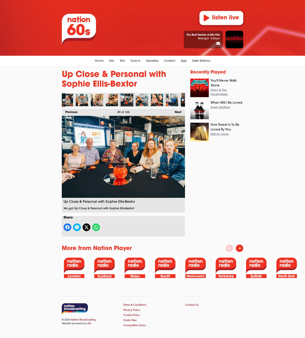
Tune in (135, 61)
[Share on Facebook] (67, 227)
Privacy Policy (131, 310)
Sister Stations (201, 61)
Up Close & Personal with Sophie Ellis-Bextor (67, 100)
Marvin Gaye (220, 134)
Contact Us (191, 305)
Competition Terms (134, 325)
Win (122, 61)
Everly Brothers (220, 107)
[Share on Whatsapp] (96, 227)
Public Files (129, 320)
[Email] (218, 44)
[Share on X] (86, 227)
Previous (69, 112)
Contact (169, 61)
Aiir (89, 323)
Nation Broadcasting (83, 320)
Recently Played (208, 72)
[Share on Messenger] (77, 227)
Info (111, 61)
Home (99, 61)
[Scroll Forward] (239, 248)
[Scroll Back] (229, 248)
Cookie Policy (131, 315)
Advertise (152, 61)
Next (176, 112)
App (184, 61)
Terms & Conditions (134, 305)
